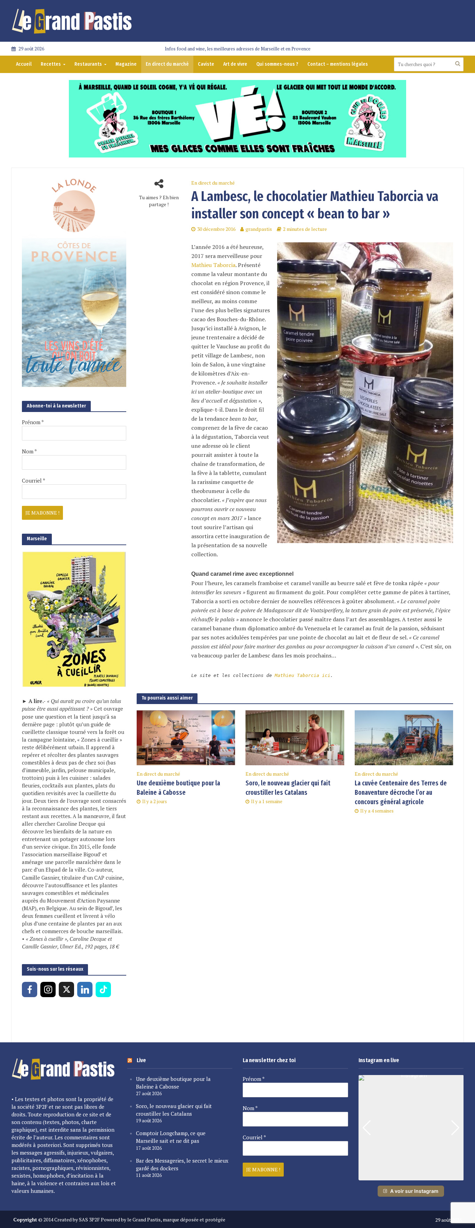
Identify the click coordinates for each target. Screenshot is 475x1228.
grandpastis (258, 229)
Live (141, 1060)
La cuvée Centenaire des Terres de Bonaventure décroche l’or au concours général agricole (401, 792)
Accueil (24, 64)
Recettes (51, 64)
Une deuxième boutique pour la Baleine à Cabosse (178, 788)
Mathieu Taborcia (213, 265)
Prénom (33, 422)
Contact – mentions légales (337, 64)
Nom (29, 451)
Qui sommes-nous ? (277, 64)
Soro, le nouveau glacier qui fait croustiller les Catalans (287, 788)
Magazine (126, 64)
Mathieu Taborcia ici (302, 675)
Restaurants (88, 64)
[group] (411, 1127)
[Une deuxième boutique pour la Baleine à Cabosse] (186, 737)
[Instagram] (48, 989)
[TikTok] (103, 989)
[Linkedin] (84, 989)
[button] (411, 1175)
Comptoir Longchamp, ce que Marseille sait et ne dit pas (171, 1137)
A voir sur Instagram (414, 1191)
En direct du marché (167, 64)
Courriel (33, 480)
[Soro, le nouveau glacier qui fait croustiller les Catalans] (294, 737)
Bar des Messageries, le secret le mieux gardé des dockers (182, 1164)
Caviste (206, 64)
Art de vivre (235, 64)
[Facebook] (29, 989)
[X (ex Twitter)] (66, 989)
